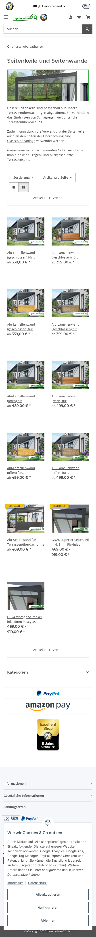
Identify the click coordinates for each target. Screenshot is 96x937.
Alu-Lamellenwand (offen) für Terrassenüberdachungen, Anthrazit (25, 398)
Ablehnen (48, 920)
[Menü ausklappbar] (6, 15)
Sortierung (21, 177)
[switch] (86, 6)
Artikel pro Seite (55, 177)
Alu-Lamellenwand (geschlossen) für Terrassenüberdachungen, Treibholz (70, 326)
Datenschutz (37, 883)
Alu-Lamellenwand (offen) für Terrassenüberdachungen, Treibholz (70, 470)
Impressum (15, 883)
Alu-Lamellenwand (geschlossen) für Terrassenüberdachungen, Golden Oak (70, 255)
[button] (71, 17)
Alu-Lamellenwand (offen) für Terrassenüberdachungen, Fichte (25, 470)
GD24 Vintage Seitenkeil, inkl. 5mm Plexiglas (25, 619)
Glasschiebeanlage (21, 141)
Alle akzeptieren (48, 894)
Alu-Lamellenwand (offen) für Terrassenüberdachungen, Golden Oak (70, 398)
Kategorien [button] (17, 672)
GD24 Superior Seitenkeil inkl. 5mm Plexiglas (70, 542)
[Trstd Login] (89, 6)
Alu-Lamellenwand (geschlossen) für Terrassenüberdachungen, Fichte (25, 326)
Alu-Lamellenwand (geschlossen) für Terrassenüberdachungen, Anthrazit (25, 255)
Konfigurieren (48, 907)
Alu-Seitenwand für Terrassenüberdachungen (25, 542)
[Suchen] (87, 29)
